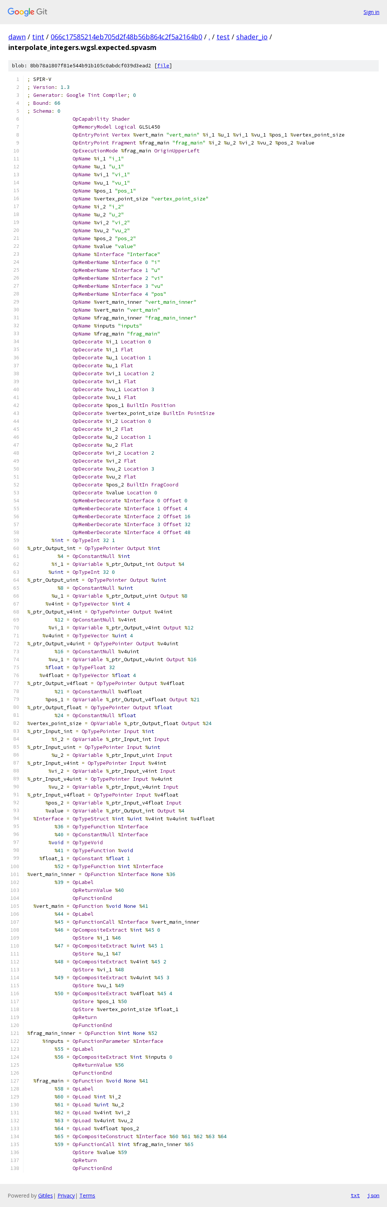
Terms (87, 1195)
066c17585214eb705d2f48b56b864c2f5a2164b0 (126, 36)
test (223, 36)
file (163, 65)
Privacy (66, 1195)
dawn (17, 36)
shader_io (252, 36)
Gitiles (45, 1195)
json (373, 1195)
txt (355, 1195)
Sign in (371, 12)
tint (38, 36)
